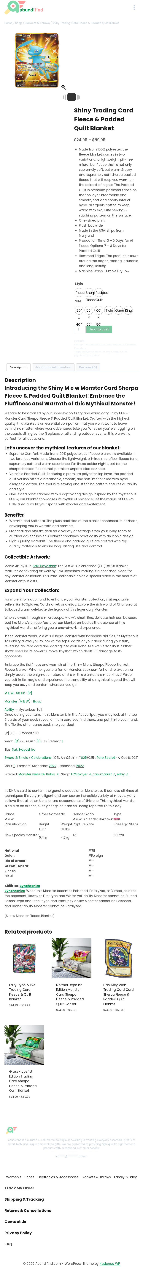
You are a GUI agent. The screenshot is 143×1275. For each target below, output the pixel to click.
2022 (52, 766)
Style (79, 283)
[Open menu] (134, 7)
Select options (21, 1016)
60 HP (20, 693)
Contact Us (15, 1221)
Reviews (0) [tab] (88, 367)
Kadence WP (110, 1263)
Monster (10, 701)
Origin (117, 351)
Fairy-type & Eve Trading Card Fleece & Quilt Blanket (22, 992)
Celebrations (41, 757)
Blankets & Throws (124, 344)
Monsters (80, 348)
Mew (91, 351)
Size (78, 301)
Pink (125, 351)
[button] (64, 62)
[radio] (79, 292)
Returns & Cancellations (27, 1210)
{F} (38, 741)
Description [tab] (18, 367)
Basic (37, 701)
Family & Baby (125, 1177)
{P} (29, 693)
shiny (95, 355)
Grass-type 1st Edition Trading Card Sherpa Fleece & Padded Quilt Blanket (23, 1081)
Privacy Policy (18, 1232)
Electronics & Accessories (58, 1177)
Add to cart (99, 329)
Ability (9, 709)
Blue (84, 351)
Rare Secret (105, 757)
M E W (9, 693)
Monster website (31, 774)
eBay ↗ (122, 774)
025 (84, 757)
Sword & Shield (16, 757)
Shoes (29, 1177)
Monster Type (103, 351)
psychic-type (82, 355)
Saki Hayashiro (44, 566)
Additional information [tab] (53, 367)
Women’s (13, 1177)
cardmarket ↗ (104, 774)
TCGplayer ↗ (81, 774)
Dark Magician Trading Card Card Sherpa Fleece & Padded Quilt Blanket (118, 994)
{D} (17, 741)
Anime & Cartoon (101, 344)
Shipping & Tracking (24, 1199)
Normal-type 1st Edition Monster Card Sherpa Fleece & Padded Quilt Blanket (70, 994)
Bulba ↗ (52, 774)
